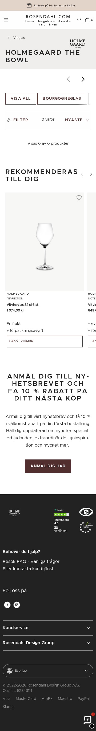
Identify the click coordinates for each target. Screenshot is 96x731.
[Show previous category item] (68, 79)
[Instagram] (16, 605)
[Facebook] (7, 605)
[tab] (78, 120)
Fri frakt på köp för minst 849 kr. (55, 5)
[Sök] (79, 20)
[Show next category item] (83, 79)
